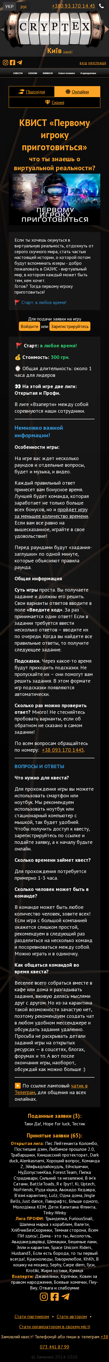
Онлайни (80, 91)
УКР (9, 6)
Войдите (29, 326)
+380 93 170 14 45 (73, 5)
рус (24, 6)
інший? (67, 51)
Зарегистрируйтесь (70, 326)
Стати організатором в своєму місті (54, 1326)
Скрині (58, 102)
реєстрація (97, 62)
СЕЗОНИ (32, 73)
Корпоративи (88, 73)
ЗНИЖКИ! (48, 73)
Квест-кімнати (66, 73)
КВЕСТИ (17, 73)
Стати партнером (32, 1316)
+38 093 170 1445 (63, 749)
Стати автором (72, 1316)
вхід (83, 62)
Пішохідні (35, 91)
